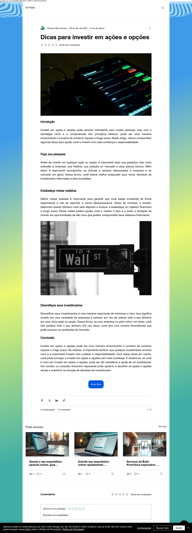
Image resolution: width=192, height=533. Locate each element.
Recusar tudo (162, 527)
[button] (162, 7)
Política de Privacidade (73, 529)
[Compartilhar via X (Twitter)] (49, 400)
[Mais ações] (150, 28)
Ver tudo (162, 426)
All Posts (30, 7)
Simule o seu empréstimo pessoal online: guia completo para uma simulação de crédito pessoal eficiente (45, 463)
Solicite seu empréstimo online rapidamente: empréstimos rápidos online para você (96, 463)
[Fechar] (188, 528)
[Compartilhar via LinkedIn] (56, 400)
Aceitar (179, 527)
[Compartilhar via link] (64, 400)
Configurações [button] (144, 527)
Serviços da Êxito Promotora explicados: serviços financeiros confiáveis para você (141, 463)
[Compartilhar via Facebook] (41, 400)
